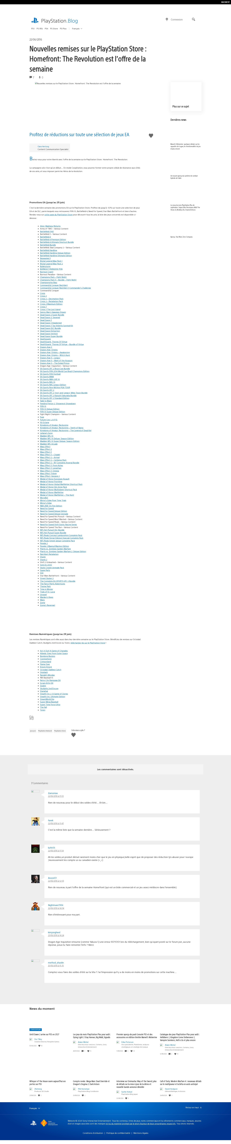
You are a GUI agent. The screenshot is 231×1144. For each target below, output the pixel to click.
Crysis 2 (43, 296)
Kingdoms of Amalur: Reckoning (54, 425)
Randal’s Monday (47, 675)
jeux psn (33, 731)
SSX (41, 573)
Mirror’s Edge (46, 503)
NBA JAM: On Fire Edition (51, 505)
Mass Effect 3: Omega (49, 471)
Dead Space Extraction (50, 331)
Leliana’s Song (46, 433)
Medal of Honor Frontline (51, 481)
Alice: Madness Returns (50, 226)
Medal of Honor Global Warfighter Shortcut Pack (61, 484)
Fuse (42, 417)
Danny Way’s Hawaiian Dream (53, 312)
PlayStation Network (45, 731)
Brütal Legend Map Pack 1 (51, 261)
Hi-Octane (44, 422)
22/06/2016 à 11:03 (56, 796)
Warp (42, 600)
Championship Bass (48, 282)
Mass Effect (45, 446)
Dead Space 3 (46, 320)
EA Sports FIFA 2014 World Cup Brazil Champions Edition (64, 371)
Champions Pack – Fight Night (53, 277)
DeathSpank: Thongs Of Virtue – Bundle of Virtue (62, 344)
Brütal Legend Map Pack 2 (51, 263)
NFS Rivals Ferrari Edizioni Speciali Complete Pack (61, 538)
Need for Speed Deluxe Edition (53, 511)
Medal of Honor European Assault (54, 479)
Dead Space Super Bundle (51, 336)
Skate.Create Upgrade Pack (52, 567)
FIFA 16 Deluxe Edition (49, 409)
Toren (42, 710)
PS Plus (63, 28)
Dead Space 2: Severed (50, 317)
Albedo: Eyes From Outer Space (54, 653)
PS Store (54, 28)
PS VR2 (40, 28)
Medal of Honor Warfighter (52, 492)
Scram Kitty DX (46, 683)
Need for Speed (47, 508)
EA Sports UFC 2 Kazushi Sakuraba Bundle (58, 395)
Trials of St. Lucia (47, 591)
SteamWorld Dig (47, 699)
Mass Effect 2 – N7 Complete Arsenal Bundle (59, 462)
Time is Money (46, 589)
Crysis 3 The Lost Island (50, 309)
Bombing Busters (47, 656)
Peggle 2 (44, 543)
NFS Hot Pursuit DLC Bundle (52, 530)
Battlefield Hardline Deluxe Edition (55, 253)
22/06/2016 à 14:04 (56, 908)
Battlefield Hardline (48, 250)
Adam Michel (83, 1042)
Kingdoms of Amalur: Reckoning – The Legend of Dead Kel (65, 430)
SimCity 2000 (46, 565)
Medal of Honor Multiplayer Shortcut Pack (58, 489)
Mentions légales (140, 1133)
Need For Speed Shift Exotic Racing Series (58, 524)
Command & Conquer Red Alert (54, 285)
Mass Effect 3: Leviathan (50, 468)
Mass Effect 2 (46, 449)
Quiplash (44, 672)
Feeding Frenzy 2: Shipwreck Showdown (58, 403)
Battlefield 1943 (47, 231)
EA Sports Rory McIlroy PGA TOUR (55, 387)
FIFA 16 (43, 406)
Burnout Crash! (46, 272)
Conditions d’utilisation (93, 1133)
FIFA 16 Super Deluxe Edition (52, 411)
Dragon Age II (46, 347)
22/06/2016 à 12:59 (56, 881)
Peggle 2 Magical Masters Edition (54, 546)
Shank (43, 557)
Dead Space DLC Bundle (50, 328)
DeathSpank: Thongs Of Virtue (53, 341)
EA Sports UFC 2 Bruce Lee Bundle (55, 368)
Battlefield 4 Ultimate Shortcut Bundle (57, 242)
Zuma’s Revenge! (47, 605)
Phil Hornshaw (83, 1089)
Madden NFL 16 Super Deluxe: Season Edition (59, 441)
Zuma (42, 602)
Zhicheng (38, 1089)
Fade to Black (46, 401)
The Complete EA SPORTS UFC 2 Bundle (57, 581)
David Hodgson (171, 1089)
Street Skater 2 (47, 578)
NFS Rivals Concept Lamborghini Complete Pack (61, 535)
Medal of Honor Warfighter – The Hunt (57, 495)
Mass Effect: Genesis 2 (50, 476)
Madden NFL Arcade (49, 444)
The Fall (43, 707)
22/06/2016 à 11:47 (56, 823)
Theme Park (45, 586)
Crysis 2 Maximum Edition (51, 304)
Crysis (42, 293)
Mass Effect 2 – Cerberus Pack (53, 460)
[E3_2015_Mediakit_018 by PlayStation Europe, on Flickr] (85, 187)
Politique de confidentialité (118, 1133)
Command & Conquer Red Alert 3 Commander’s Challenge (65, 288)
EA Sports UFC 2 (47, 390)
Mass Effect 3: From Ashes (51, 465)
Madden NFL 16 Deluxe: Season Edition (57, 438)
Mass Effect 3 (46, 452)
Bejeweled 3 (45, 258)
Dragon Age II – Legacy (50, 358)
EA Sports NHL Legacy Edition (53, 384)
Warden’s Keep (46, 597)
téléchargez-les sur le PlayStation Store (88, 643)
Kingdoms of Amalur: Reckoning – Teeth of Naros (61, 427)
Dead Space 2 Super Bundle (52, 315)
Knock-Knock (46, 667)
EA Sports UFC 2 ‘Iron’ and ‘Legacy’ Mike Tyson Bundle (63, 392)
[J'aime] (39, 1046)
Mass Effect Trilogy (48, 473)
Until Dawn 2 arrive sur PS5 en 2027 (44, 1034)
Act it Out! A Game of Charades (54, 650)
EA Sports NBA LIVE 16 (50, 379)
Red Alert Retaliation (49, 554)
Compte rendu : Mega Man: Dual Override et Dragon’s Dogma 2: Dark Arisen (91, 1082)
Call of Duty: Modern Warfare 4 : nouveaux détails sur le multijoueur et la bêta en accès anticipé (180, 1082)
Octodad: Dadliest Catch (50, 669)
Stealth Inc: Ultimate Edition (52, 696)
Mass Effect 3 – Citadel (50, 454)
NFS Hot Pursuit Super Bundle (53, 532)
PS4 (46, 28)
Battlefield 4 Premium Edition (53, 239)
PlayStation (59, 20)
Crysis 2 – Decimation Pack (51, 298)
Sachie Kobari (126, 1092)
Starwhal (44, 691)
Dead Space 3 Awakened (51, 323)
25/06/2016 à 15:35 (56, 965)
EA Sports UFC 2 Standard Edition (54, 398)
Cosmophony (46, 659)
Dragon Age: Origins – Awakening (55, 352)
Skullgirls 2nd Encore (49, 688)
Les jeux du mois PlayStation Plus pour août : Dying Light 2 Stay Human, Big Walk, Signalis (92, 1036)
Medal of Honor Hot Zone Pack (53, 487)
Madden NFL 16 (46, 436)
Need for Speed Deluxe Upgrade (54, 514)
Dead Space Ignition (49, 333)
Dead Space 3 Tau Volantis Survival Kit (56, 325)
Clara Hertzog (43, 146)
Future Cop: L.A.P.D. (49, 419)
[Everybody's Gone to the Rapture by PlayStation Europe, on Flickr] (85, 619)
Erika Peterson (127, 1042)
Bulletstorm (45, 266)
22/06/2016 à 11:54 (56, 850)
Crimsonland (45, 661)
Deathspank (45, 339)
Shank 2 (43, 559)
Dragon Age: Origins (49, 349)
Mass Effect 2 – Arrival (50, 457)
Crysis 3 (43, 306)
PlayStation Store (60, 731)
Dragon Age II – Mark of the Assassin (56, 360)
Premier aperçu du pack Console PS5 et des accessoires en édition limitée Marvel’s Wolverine (136, 1036)
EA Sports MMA (47, 376)
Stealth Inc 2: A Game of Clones (54, 693)
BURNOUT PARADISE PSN (51, 269)
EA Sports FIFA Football (50, 374)
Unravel (43, 594)
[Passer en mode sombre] (166, 19)
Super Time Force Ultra (50, 704)
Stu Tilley (38, 1039)
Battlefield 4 (45, 237)
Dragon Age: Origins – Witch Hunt (55, 355)
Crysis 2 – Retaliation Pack (51, 301)
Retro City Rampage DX (50, 680)
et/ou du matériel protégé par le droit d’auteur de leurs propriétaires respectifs (141, 1123)
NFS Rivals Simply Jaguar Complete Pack (57, 540)
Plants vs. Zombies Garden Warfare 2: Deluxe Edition (63, 551)
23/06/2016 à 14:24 (56, 935)
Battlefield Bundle (48, 245)
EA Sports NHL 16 (47, 382)
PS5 (33, 28)
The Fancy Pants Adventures (52, 583)
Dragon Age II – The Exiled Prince (54, 363)
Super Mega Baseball (49, 702)
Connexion (177, 19)
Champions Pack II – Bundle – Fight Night (58, 280)
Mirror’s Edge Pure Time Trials (53, 500)
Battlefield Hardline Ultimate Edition (56, 255)
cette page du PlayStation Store (58, 214)
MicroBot (44, 497)
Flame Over (45, 664)
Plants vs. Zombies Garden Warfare (55, 548)
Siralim (43, 685)
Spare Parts (45, 570)
